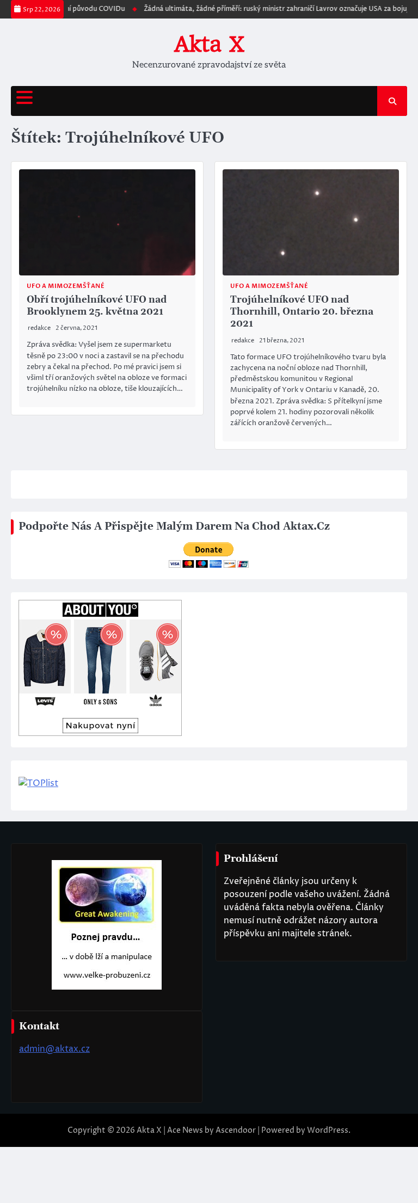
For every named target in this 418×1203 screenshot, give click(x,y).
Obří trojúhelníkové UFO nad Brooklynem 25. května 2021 (97, 306)
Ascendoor (236, 1130)
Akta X (209, 44)
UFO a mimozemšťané (65, 286)
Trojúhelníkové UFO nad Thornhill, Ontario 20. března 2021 (301, 312)
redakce (39, 328)
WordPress (327, 1130)
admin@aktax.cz (54, 1049)
